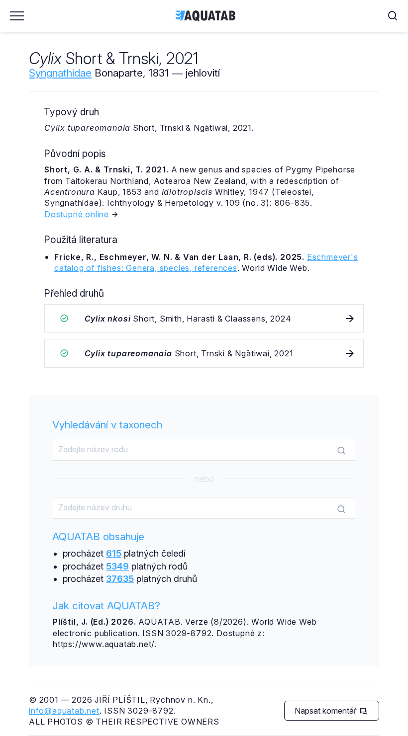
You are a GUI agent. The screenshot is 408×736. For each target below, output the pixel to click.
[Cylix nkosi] (204, 318)
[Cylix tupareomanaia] (204, 353)
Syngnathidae (60, 73)
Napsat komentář (327, 711)
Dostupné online (76, 214)
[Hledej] (341, 450)
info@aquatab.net (64, 711)
